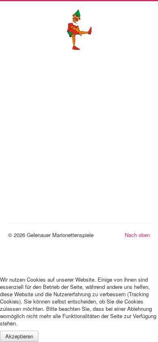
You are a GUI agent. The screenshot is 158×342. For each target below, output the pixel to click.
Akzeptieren (19, 336)
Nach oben (137, 235)
